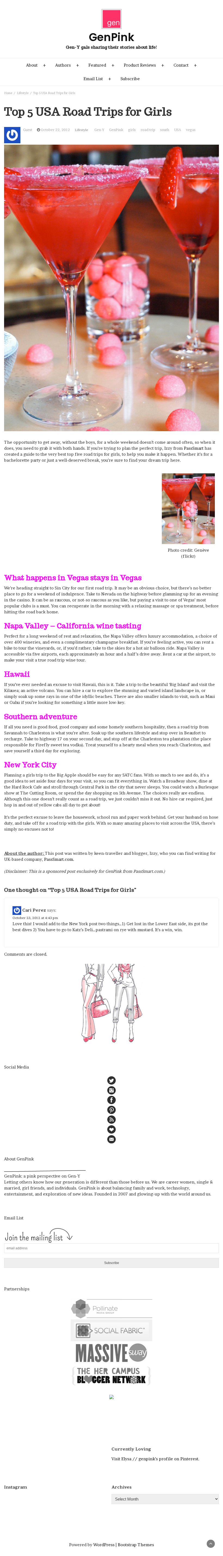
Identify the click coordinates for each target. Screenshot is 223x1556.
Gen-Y (99, 130)
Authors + (67, 65)
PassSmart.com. (59, 859)
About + (36, 65)
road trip (148, 130)
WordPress (103, 1544)
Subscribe (130, 78)
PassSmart (193, 448)
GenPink (116, 130)
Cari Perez (34, 910)
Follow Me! (59, 1500)
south (164, 130)
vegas (191, 130)
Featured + (101, 65)
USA (177, 130)
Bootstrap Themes (136, 1544)
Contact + (185, 65)
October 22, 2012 (55, 130)
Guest (27, 130)
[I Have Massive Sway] (111, 1352)
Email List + (97, 78)
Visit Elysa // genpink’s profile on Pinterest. (155, 1458)
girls (132, 130)
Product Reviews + (144, 65)
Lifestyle (81, 130)
